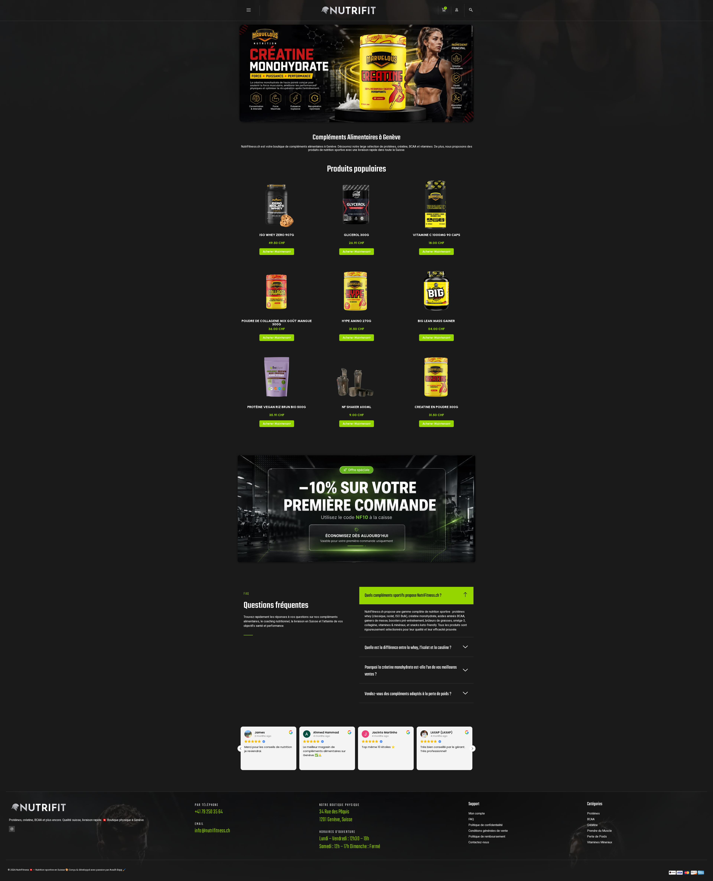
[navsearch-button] (471, 10)
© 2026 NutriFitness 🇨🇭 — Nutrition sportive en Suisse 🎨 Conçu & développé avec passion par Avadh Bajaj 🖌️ (67, 870)
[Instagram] (12, 829)
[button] (472, 748)
